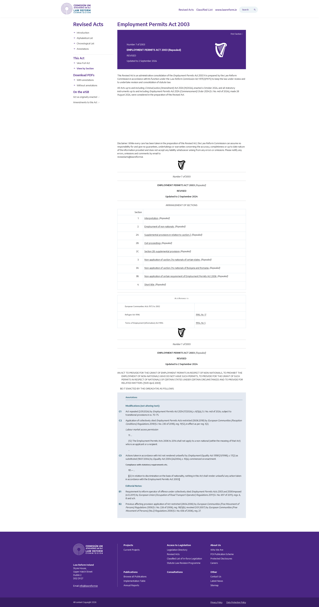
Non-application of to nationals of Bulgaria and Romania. (176, 267)
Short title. (149, 284)
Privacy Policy (216, 602)
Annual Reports (131, 585)
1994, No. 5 (201, 323)
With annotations (85, 79)
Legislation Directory (177, 549)
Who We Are (216, 549)
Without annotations (86, 85)
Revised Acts (173, 554)
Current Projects (132, 549)
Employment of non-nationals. (159, 226)
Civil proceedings (152, 243)
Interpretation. (151, 218)
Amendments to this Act (86, 102)
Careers (214, 562)
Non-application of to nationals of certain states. (172, 259)
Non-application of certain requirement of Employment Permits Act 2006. (180, 276)
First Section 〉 (237, 34)
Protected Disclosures (221, 558)
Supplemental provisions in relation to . (167, 234)
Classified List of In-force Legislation (184, 558)
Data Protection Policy (236, 602)
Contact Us (215, 576)
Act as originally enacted (86, 96)
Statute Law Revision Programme (183, 562)
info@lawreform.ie (89, 585)
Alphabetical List (84, 38)
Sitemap (214, 585)
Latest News (216, 580)
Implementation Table (134, 580)
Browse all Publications (135, 576)
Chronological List (85, 43)
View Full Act (83, 63)
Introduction (82, 32)
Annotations (82, 48)
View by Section (85, 68)
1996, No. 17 (201, 314)
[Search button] (255, 10)
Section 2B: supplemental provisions (162, 251)
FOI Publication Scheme (222, 554)
